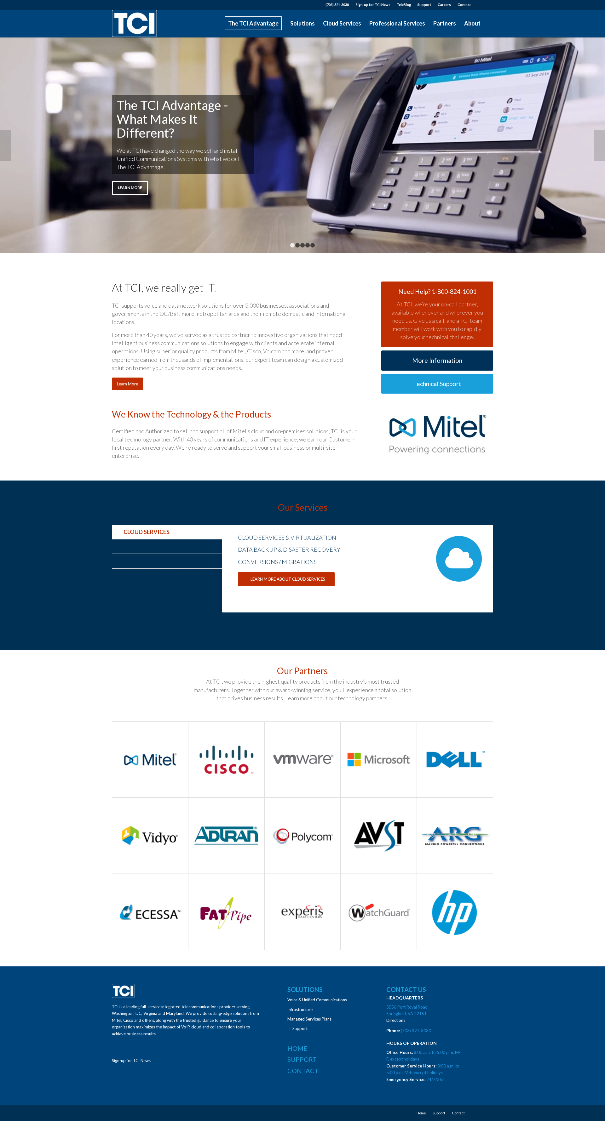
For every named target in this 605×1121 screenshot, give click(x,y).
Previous (5, 145)
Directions (395, 1020)
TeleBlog (404, 5)
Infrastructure (300, 1009)
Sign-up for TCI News (373, 5)
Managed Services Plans (309, 1018)
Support (424, 5)
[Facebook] (488, 4)
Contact (464, 5)
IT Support (297, 1028)
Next (599, 145)
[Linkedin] (478, 4)
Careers (444, 5)
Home (297, 1048)
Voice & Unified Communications (317, 999)
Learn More (130, 187)
